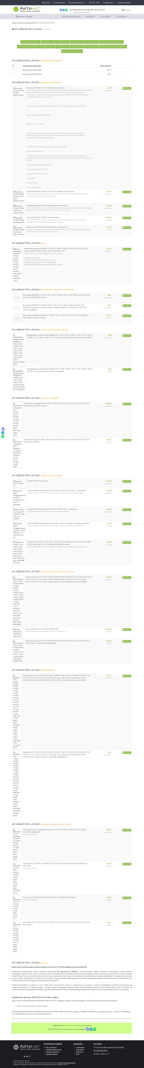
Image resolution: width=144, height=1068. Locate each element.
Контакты (79, 1052)
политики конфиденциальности (66, 1062)
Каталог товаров (25, 16)
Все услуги (105, 16)
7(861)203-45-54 (97, 10)
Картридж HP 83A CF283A (32, 70)
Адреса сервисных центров (72, 51)
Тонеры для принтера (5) (45, 46)
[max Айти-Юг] (24, 1056)
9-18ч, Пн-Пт (95, 2)
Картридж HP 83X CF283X (32, 74)
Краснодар (46, 2)
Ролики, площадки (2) (26, 46)
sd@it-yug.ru (109, 2)
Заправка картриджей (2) (30, 42)
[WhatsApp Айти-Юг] (29, 1056)
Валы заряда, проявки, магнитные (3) (84, 42)
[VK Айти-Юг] (27, 1056)
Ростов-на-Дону (59, 2)
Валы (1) (65, 42)
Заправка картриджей (71, 16)
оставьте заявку (85, 1025)
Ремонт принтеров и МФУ (27, 23)
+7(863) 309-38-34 (101, 1050)
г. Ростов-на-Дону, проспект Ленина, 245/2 (31, 1006)
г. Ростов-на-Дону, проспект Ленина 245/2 (109, 1047)
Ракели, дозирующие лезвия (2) (111, 42)
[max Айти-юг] (60, 10)
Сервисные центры (77, 2)
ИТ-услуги (89, 16)
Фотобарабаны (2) (92, 46)
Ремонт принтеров (52, 1052)
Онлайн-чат (76, 12)
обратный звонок (86, 12)
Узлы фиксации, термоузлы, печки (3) (70, 46)
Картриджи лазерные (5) (50, 42)
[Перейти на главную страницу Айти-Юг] (26, 9)
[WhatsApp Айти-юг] (66, 10)
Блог (77, 1054)
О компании (121, 16)
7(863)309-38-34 (79, 10)
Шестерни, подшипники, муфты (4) (113, 46)
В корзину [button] (127, 88)
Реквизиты (80, 1049)
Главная (14, 23)
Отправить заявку (124, 2)
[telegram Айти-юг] (63, 10)
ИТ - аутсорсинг (51, 1047)
